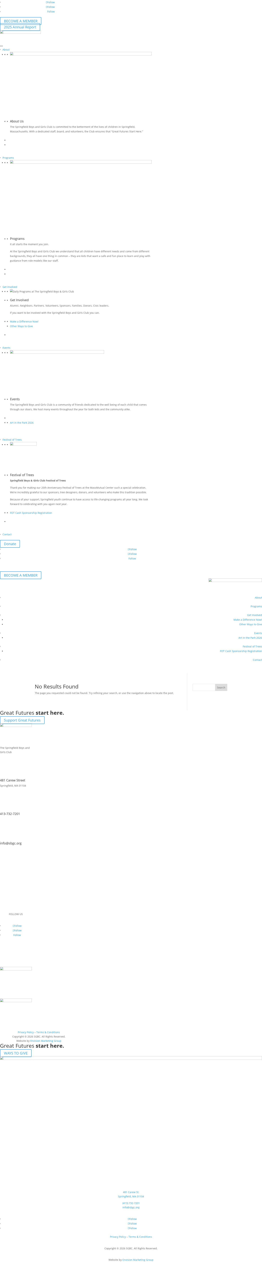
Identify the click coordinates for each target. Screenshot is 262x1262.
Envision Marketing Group (45, 1041)
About (6, 49)
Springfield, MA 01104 (131, 1196)
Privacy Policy (26, 1032)
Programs (8, 157)
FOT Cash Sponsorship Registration (31, 512)
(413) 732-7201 (131, 1203)
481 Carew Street (12, 780)
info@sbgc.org (11, 843)
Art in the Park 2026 (22, 422)
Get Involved (9, 287)
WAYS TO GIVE (16, 1053)
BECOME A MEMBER (20, 21)
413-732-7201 (10, 814)
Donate (10, 543)
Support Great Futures (22, 720)
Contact (7, 534)
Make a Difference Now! (24, 321)
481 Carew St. (131, 1192)
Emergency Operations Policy (14, 954)
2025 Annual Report (20, 27)
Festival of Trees (12, 439)
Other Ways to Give (21, 326)
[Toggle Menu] (1, 46)
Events (6, 347)
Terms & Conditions (48, 1032)
